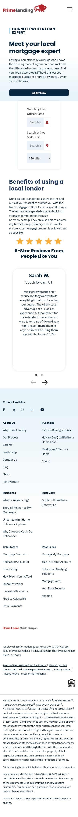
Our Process (10, 437)
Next (45, 381)
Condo (46, 461)
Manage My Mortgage (55, 554)
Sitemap (47, 596)
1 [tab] (36, 375)
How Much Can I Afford (17, 576)
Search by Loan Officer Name (36, 111)
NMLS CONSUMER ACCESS (54, 646)
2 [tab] (42, 375)
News (6, 474)
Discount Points (13, 584)
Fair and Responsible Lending (35, 669)
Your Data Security (53, 588)
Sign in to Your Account (56, 562)
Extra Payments (12, 606)
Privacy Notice (62, 669)
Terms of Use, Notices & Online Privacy (25, 665)
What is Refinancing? (16, 500)
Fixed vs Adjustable (14, 598)
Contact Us (10, 459)
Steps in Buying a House (57, 430)
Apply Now (39, 93)
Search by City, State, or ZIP (36, 135)
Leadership (10, 452)
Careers (7, 445)
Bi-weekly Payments (15, 591)
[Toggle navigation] (69, 9)
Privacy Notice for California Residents (24, 673)
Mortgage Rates (52, 581)
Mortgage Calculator (15, 554)
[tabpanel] (39, 323)
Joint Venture (11, 482)
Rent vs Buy (10, 569)
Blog (5, 467)
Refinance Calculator (16, 562)
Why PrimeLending (14, 430)
